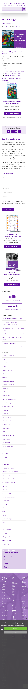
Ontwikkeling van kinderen (10, 479)
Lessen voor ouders (8, 468)
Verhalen (5, 533)
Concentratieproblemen (9, 381)
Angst (4, 366)
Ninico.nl (14, 610)
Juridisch (5, 457)
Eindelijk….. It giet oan (9, 343)
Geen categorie (7, 428)
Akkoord (15, 628)
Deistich (5, 392)
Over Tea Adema (9, 69)
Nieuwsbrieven (7, 475)
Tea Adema (6, 26)
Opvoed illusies (7, 493)
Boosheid (5, 377)
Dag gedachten (7, 388)
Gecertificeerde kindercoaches (11, 421)
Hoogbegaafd (6, 443)
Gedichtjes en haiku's (9, 424)
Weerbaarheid (7, 540)
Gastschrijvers (7, 417)
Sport (4, 522)
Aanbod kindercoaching (9, 356)
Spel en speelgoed (8, 519)
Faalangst (5, 410)
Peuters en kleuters (8, 508)
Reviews (7, 567)
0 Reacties (18, 26)
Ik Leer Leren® (13, 588)
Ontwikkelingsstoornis (9, 482)
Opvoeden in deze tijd (9, 497)
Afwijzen (15, 632)
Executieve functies (8, 406)
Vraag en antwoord (8, 537)
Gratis (6, 563)
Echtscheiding (7, 403)
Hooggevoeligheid (8, 446)
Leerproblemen (7, 461)
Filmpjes (5, 414)
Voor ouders (13, 585)
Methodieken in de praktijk (10, 472)
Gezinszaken (6, 439)
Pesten (5, 504)
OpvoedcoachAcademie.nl (18, 604)
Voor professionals (15, 582)
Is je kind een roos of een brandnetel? (13, 334)
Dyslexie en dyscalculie (9, 399)
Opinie (5, 486)
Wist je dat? (6, 544)
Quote (4, 515)
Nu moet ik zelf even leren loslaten (12, 319)
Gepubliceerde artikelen (9, 435)
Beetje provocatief (8, 370)
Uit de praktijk (7, 529)
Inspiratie (5, 453)
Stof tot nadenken (8, 526)
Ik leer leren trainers (8, 450)
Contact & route (14, 595)
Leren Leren (8, 560)
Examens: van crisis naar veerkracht (12, 347)
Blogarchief (14, 592)
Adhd (4, 359)
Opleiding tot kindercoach (10, 490)
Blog (13, 591)
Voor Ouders (8, 556)
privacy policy (7, 623)
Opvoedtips (6, 501)
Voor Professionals (11, 552)
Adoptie (5, 363)
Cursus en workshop (8, 385)
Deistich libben (7, 395)
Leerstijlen (6, 464)
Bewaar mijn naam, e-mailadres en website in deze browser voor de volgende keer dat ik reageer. (13, 204)
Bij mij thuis (6, 374)
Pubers (5, 511)
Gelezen (5, 432)
